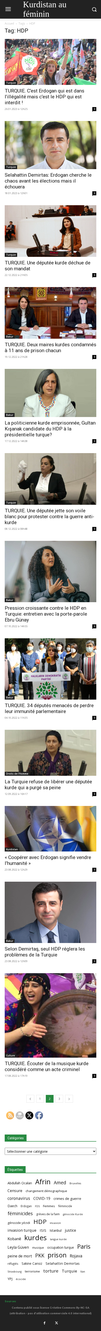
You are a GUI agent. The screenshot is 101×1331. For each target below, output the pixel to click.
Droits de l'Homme (17, 773)
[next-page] (69, 1099)
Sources (10, 1301)
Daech (12, 1206)
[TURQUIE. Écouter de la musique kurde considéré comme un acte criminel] (50, 1015)
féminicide (65, 1206)
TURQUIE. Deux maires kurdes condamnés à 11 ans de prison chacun (50, 347)
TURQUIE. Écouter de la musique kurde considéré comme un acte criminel (47, 1066)
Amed (60, 1182)
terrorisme (32, 1271)
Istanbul (56, 1230)
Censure (15, 1190)
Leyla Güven (18, 1247)
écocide (21, 1279)
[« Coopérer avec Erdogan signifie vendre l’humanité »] (50, 828)
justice (70, 1230)
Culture (10, 1055)
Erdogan (26, 1206)
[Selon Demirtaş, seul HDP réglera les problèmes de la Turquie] (50, 912)
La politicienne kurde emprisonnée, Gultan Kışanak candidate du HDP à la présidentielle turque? (50, 429)
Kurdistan (12, 849)
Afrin (42, 1181)
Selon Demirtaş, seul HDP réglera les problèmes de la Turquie (45, 952)
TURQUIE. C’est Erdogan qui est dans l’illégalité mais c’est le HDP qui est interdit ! (44, 96)
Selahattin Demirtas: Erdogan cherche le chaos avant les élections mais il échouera (48, 181)
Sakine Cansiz (32, 1263)
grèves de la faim (48, 1214)
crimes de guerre (67, 1198)
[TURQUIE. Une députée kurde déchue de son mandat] (50, 231)
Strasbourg (15, 1271)
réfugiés (13, 1263)
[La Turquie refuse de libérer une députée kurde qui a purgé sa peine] (50, 753)
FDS (37, 1206)
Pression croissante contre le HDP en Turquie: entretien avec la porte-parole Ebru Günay (46, 614)
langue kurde (58, 1239)
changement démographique (46, 1191)
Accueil (9, 23)
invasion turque (22, 1230)
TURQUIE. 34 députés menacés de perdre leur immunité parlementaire (49, 708)
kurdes (35, 1237)
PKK (39, 1255)
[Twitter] (56, 1323)
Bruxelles (75, 1183)
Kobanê (14, 1238)
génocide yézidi (19, 1223)
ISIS (43, 1230)
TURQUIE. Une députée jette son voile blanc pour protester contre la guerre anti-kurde (49, 516)
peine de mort (20, 1256)
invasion (55, 1223)
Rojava (76, 1255)
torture (50, 1270)
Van (82, 1271)
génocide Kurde (73, 1214)
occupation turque (60, 1247)
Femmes (49, 1206)
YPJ (10, 1278)
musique (38, 1247)
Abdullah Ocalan (20, 1183)
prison (57, 1254)
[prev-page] (30, 1099)
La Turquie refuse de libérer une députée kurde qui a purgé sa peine (48, 784)
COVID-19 (41, 1198)
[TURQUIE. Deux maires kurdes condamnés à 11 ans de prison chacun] (50, 313)
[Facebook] (44, 1323)
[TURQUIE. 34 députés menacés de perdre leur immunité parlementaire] (50, 669)
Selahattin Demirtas (63, 1263)
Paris (83, 1246)
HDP (40, 1221)
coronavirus (19, 1198)
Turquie (11, 82)
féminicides (20, 1213)
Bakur (9, 336)
